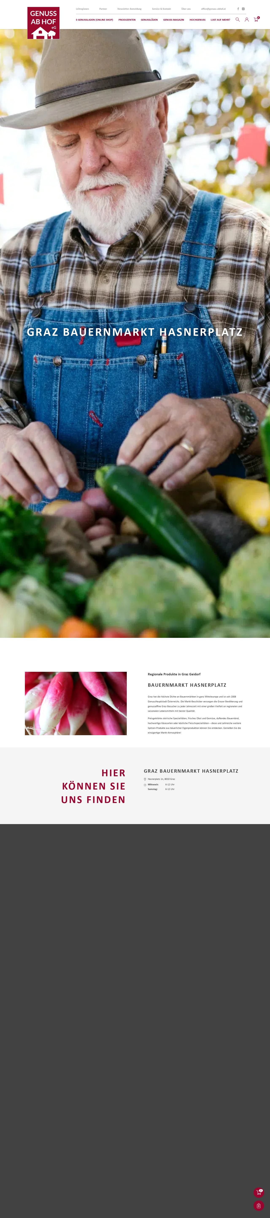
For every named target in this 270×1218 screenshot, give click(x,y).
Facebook (238, 8)
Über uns (186, 9)
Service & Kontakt (161, 9)
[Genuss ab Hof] (43, 23)
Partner (103, 9)
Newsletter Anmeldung (129, 9)
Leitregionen (82, 9)
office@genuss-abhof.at (213, 9)
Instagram (243, 8)
